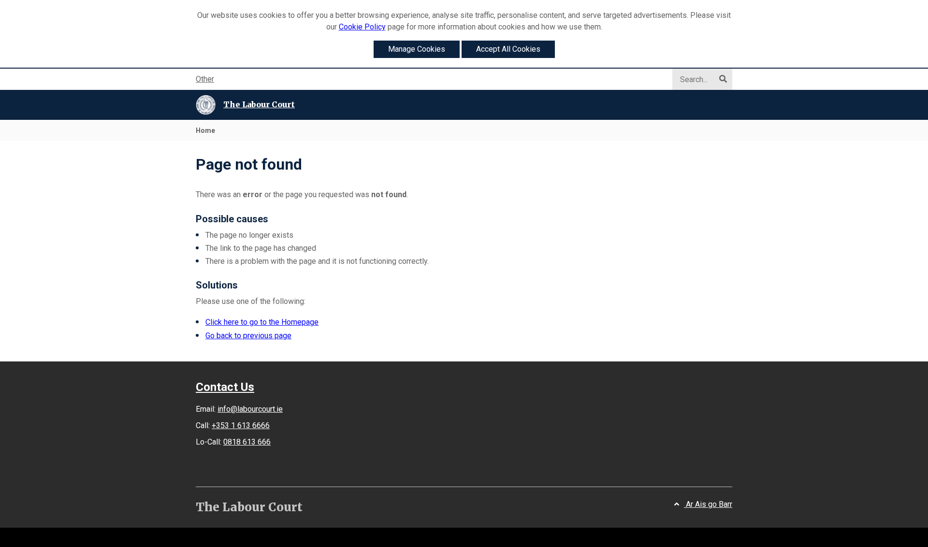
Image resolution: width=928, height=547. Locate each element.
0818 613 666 (247, 441)
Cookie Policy (362, 26)
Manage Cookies (416, 49)
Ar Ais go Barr (708, 504)
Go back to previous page (248, 335)
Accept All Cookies (508, 49)
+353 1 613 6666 (241, 425)
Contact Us (225, 387)
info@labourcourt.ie (250, 409)
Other (205, 79)
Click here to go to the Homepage (262, 322)
